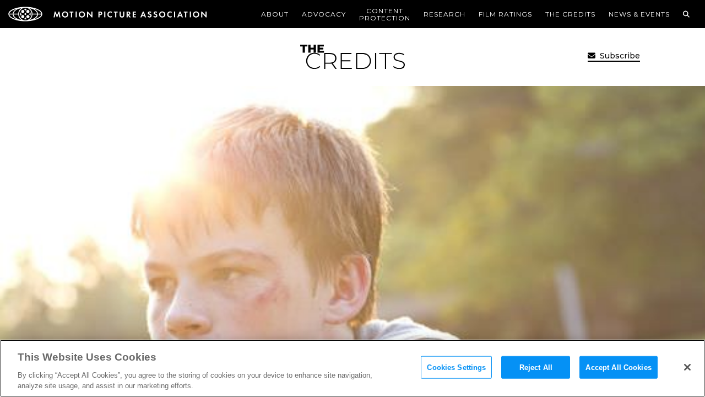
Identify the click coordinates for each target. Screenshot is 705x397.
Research (444, 14)
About (275, 14)
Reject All (535, 367)
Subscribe (619, 56)
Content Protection (384, 14)
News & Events (639, 14)
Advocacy (324, 14)
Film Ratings (505, 14)
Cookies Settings (456, 367)
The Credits (570, 14)
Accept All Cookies (618, 367)
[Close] (687, 367)
